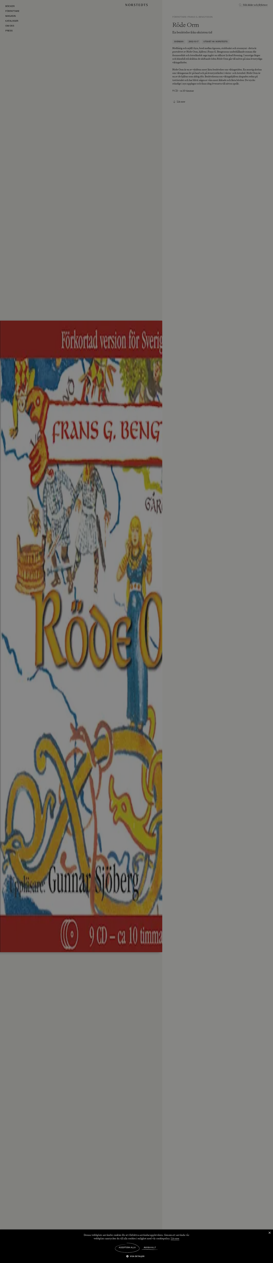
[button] (137, 1256)
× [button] (269, 1233)
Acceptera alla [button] (127, 1248)
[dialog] (136, 631)
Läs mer (175, 1238)
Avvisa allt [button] (150, 1248)
